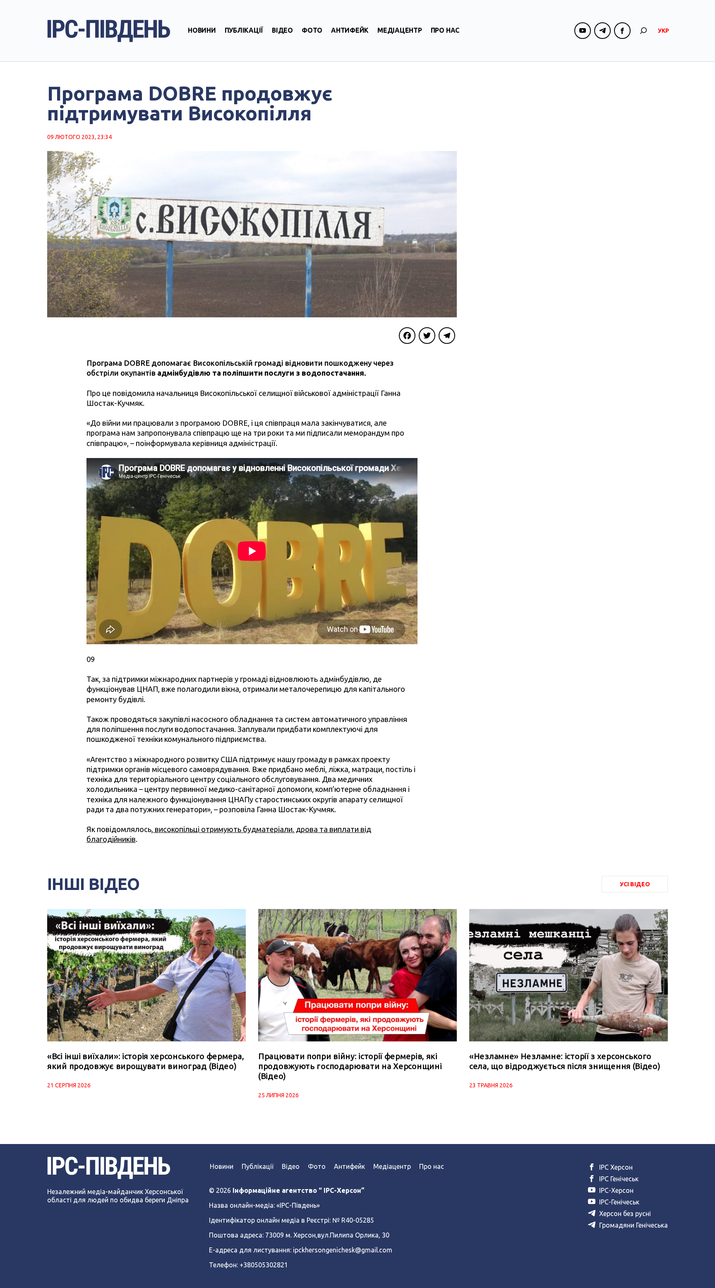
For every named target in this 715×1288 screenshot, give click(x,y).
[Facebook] (407, 335)
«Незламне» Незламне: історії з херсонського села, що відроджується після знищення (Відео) (564, 1061)
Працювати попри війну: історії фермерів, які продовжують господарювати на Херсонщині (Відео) (349, 1066)
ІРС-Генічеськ (618, 1202)
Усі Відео (635, 884)
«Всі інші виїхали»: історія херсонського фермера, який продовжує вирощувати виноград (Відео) (145, 1061)
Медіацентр (399, 30)
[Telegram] (447, 335)
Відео (282, 30)
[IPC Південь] (108, 30)
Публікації (244, 30)
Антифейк (350, 30)
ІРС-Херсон (615, 1190)
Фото (312, 30)
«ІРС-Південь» (298, 1205)
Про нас (445, 30)
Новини (202, 30)
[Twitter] (427, 335)
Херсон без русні (624, 1213)
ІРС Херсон (615, 1167)
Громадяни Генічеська (632, 1225)
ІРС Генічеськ (617, 1178)
